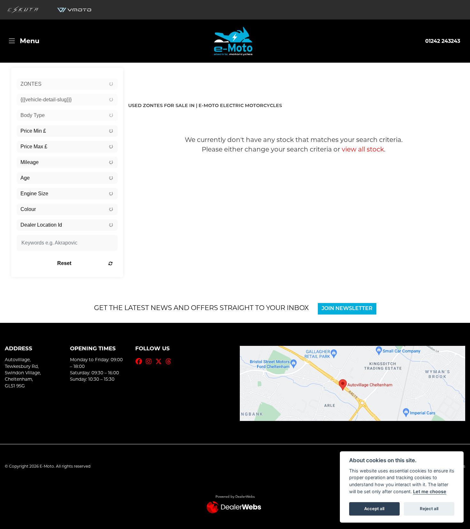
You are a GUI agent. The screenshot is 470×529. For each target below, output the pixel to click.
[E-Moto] (233, 41)
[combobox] (67, 84)
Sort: (138, 74)
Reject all (429, 508)
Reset (64, 263)
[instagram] (150, 361)
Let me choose (429, 491)
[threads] (170, 361)
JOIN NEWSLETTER (347, 308)
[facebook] (140, 361)
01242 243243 (442, 41)
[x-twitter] (160, 361)
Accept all (374, 508)
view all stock (363, 149)
